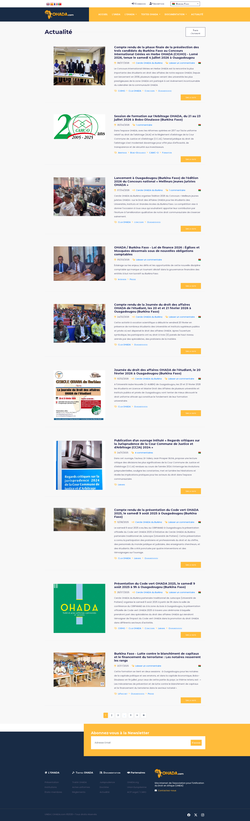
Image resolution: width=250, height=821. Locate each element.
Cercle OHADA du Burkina (149, 62)
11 (131, 715)
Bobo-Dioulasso (138, 152)
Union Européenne (137, 787)
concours (139, 222)
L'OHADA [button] (130, 14)
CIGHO (121, 628)
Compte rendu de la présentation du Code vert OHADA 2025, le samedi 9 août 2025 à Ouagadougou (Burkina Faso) (156, 513)
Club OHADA (135, 90)
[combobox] (185, 4)
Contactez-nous (167, 790)
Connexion (140, 3)
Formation (167, 152)
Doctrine (104, 787)
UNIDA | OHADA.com (55, 814)
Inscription (158, 3)
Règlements (78, 792)
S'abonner (196, 742)
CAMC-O (154, 152)
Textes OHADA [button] (150, 14)
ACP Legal (132, 792)
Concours (150, 90)
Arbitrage (122, 152)
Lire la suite (191, 97)
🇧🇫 (199, 62)
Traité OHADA (79, 782)
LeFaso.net (122, 693)
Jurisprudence (107, 782)
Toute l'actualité (195, 32)
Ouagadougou (165, 90)
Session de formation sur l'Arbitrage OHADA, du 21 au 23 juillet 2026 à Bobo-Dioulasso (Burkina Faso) (157, 117)
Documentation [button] (175, 14)
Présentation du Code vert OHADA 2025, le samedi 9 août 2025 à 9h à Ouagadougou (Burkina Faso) (154, 585)
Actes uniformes (81, 787)
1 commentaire (144, 124)
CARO (143, 792)
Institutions (51, 787)
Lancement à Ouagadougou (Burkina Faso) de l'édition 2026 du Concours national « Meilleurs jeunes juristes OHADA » (156, 181)
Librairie (121, 484)
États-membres (53, 792)
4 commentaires (144, 452)
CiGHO (121, 90)
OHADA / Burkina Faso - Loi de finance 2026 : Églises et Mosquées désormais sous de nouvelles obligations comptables (157, 251)
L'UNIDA (116, 14)
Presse (133, 279)
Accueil (103, 14)
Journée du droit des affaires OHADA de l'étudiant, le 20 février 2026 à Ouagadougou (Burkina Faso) (157, 371)
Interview (122, 279)
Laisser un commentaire (182, 62)
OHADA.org (133, 782)
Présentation (52, 782)
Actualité (197, 14)
